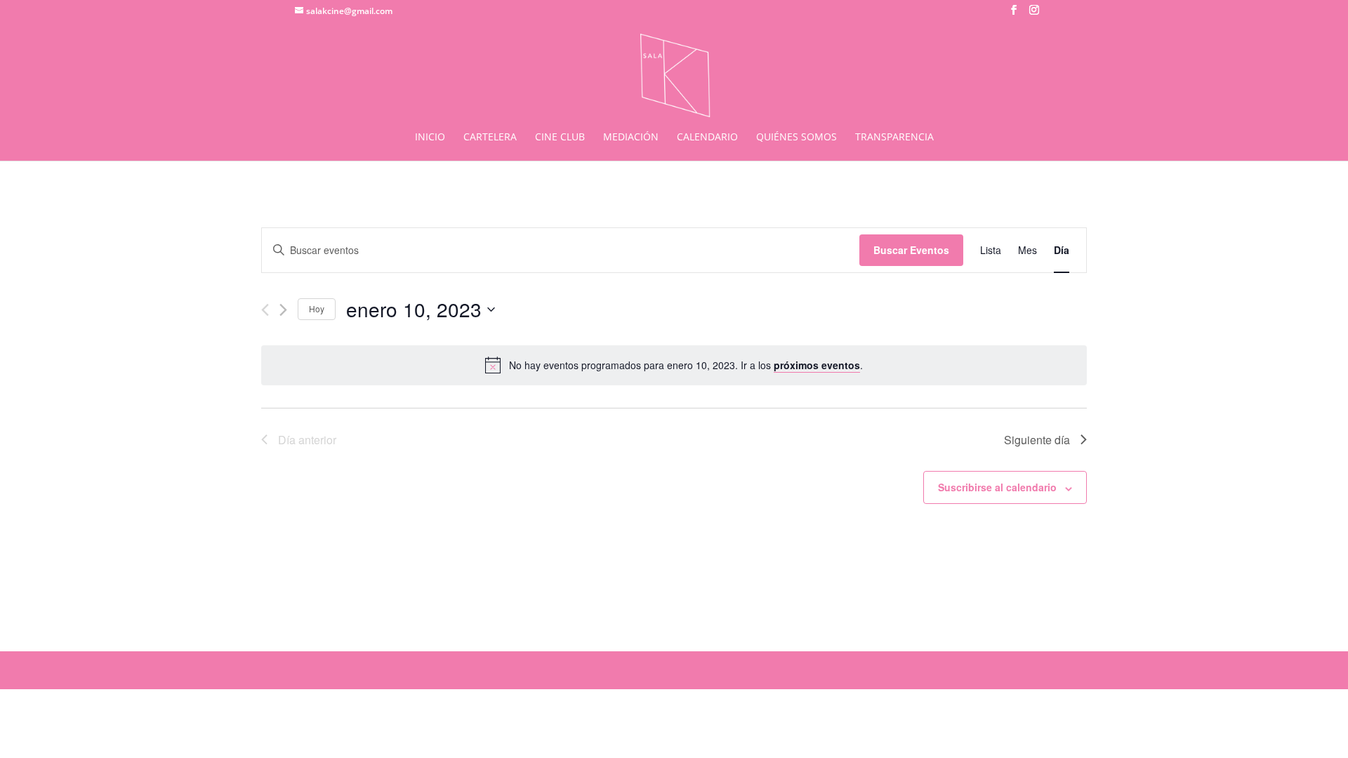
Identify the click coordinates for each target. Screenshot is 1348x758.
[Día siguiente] (283, 310)
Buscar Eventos (911, 250)
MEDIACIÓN (631, 137)
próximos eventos (817, 365)
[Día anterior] (265, 310)
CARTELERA (490, 137)
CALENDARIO (707, 137)
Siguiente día (1037, 440)
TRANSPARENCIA (894, 137)
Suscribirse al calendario (997, 487)
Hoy (316, 308)
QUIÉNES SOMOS (796, 137)
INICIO (430, 137)
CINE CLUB (560, 137)
